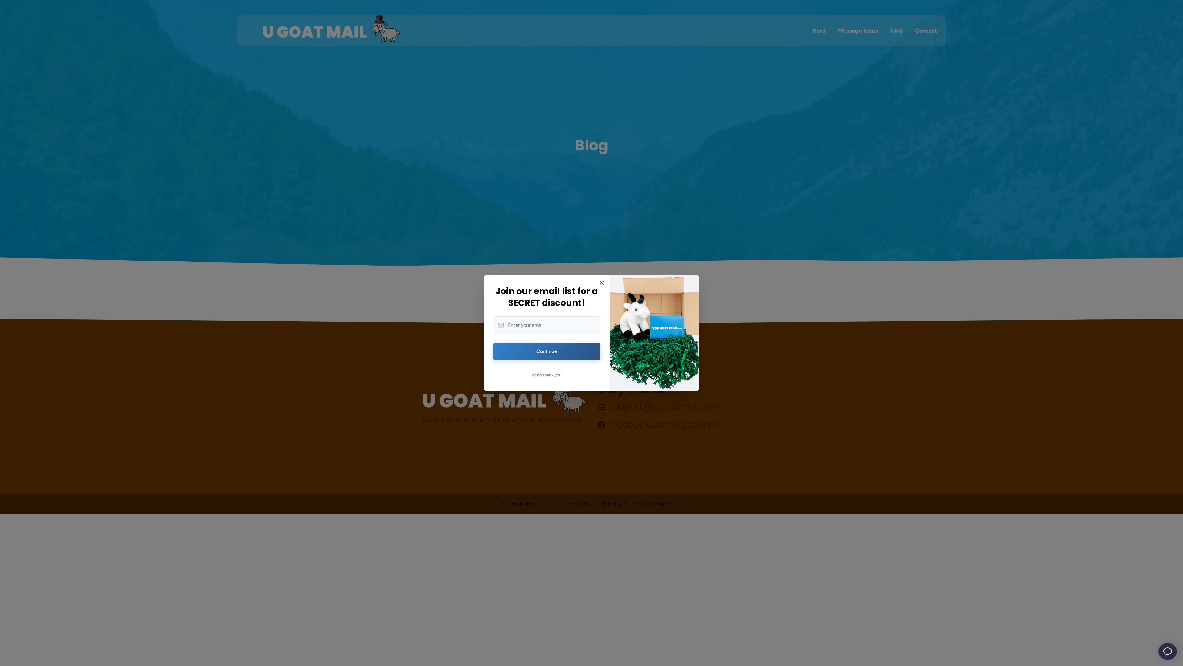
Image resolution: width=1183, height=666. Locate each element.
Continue (546, 351)
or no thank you (547, 375)
